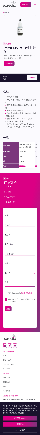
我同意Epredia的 (20, 293)
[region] (20, 418)
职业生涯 (6, 382)
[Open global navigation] (35, 4)
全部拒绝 (20, 424)
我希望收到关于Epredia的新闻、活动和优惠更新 (21, 300)
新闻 (4, 386)
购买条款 (6, 368)
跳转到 (5, 76)
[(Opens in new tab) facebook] (10, 345)
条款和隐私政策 (26, 293)
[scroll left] (4, 172)
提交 (8, 309)
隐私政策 (21, 413)
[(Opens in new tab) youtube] (15, 345)
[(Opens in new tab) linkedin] (4, 345)
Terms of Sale (9, 364)
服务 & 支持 (7, 360)
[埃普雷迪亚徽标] (20, 337)
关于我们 (6, 377)
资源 (4, 355)
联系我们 (6, 391)
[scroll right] (36, 172)
